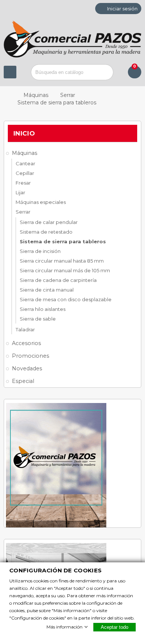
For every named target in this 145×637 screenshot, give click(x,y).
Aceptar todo (114, 627)
